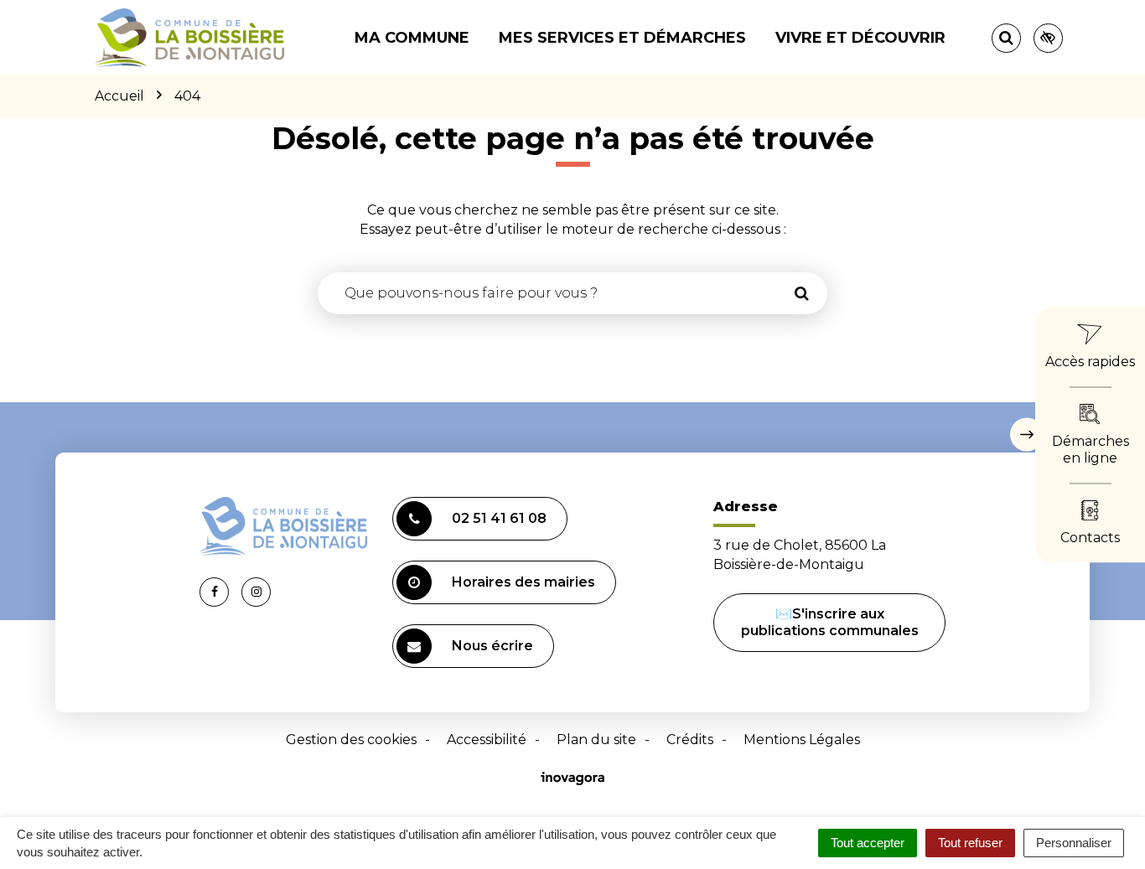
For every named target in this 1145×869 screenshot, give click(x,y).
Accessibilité (486, 739)
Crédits (689, 739)
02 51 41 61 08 (499, 518)
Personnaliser (1073, 842)
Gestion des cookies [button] (351, 739)
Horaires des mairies (523, 582)
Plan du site (596, 739)
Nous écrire (492, 646)
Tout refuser (970, 842)
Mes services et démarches (622, 37)
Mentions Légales (801, 739)
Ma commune (412, 37)
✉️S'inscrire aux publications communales (830, 622)
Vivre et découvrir (860, 37)
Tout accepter (867, 842)
